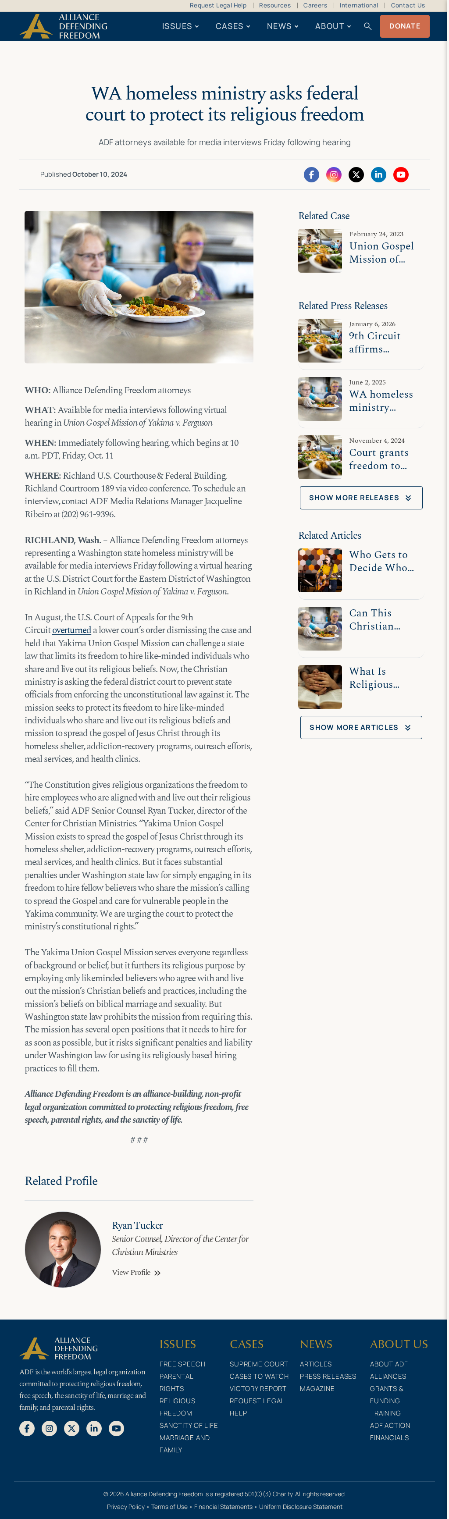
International (359, 5)
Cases (230, 26)
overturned (72, 630)
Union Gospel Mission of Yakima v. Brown (381, 266)
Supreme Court (259, 1364)
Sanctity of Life (189, 1425)
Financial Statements (223, 1506)
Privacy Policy (126, 1506)
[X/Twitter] (356, 174)
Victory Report (258, 1388)
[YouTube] (401, 174)
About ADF (389, 1364)
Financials (389, 1437)
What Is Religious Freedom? (372, 684)
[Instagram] (334, 174)
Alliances (388, 1376)
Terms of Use (169, 1506)
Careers (315, 5)
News (279, 26)
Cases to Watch (259, 1376)
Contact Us (408, 5)
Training (385, 1413)
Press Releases (328, 1376)
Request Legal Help (218, 5)
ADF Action (390, 1425)
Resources (275, 5)
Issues (177, 26)
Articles (316, 1364)
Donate (404, 26)
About (330, 26)
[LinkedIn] (378, 174)
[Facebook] (311, 174)
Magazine (317, 1388)
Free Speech (183, 1364)
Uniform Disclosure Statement (300, 1506)
